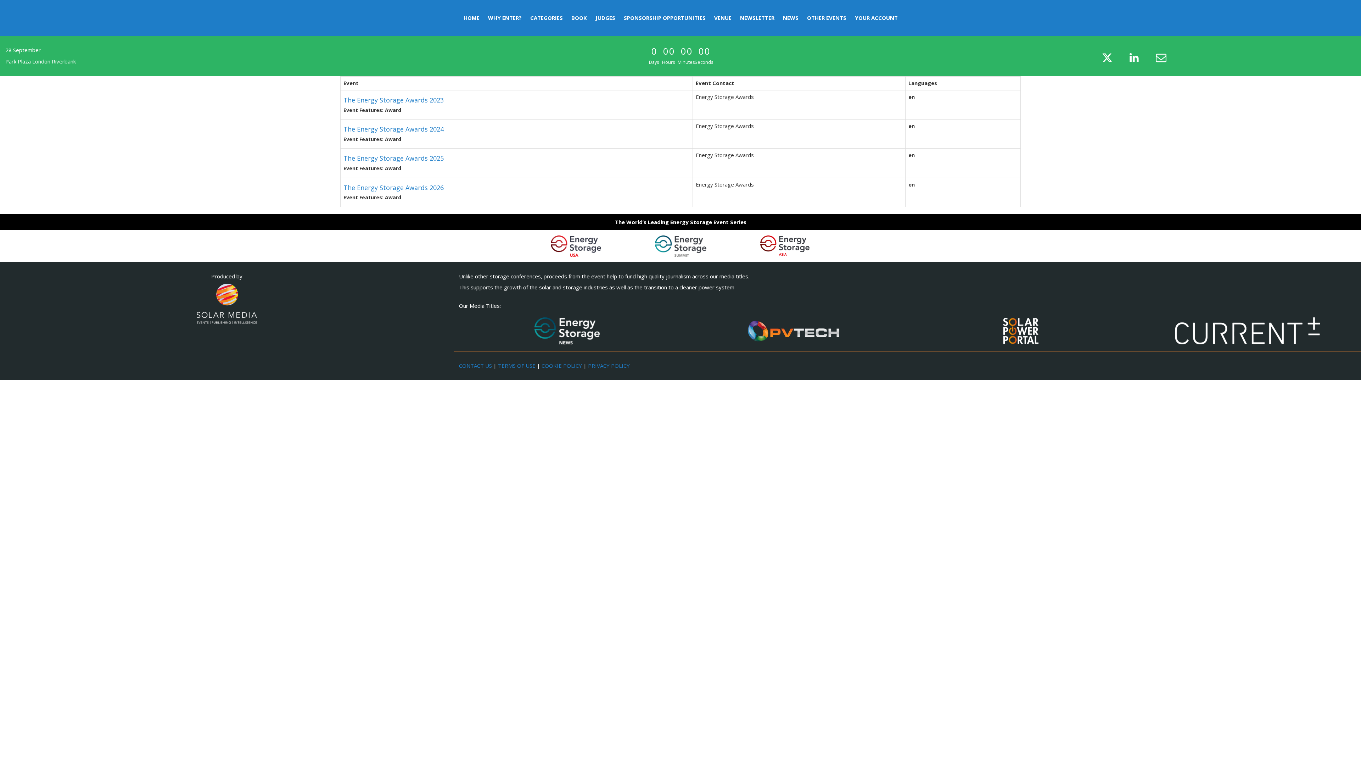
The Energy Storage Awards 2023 (393, 100)
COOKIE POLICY (562, 365)
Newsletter (757, 17)
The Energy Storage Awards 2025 (393, 158)
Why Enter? (505, 17)
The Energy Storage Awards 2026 (393, 187)
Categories (546, 17)
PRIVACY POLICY (609, 365)
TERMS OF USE (517, 365)
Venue (723, 17)
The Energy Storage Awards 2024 (393, 129)
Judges (605, 17)
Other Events (826, 17)
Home (472, 17)
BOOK (579, 17)
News (791, 17)
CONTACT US (475, 365)
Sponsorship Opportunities (665, 17)
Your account (876, 17)
